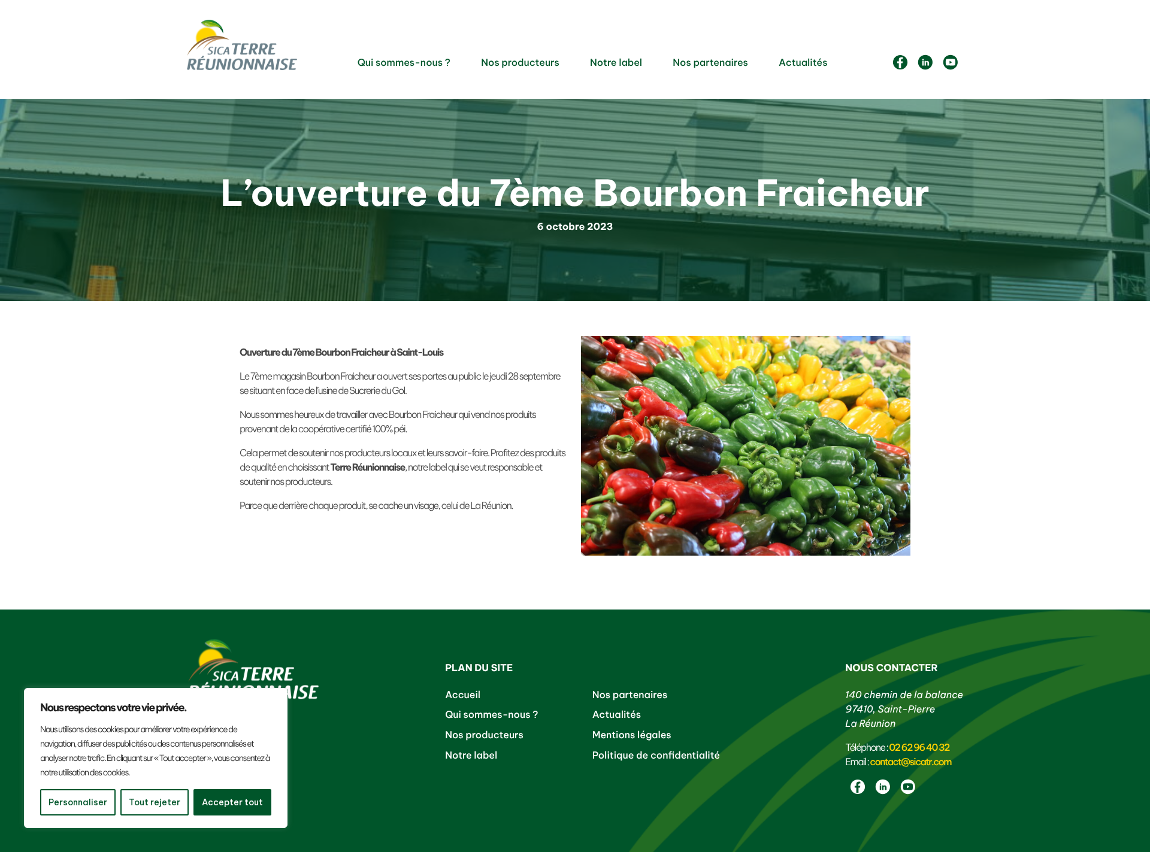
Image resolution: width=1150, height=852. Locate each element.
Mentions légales (631, 735)
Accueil (462, 695)
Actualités (803, 63)
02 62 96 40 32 (919, 748)
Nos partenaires (710, 63)
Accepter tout (232, 802)
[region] (156, 758)
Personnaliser (78, 802)
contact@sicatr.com (910, 762)
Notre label (616, 63)
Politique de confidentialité (656, 756)
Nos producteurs (520, 63)
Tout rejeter (154, 802)
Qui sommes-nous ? (404, 63)
